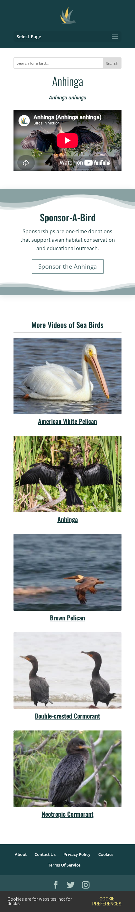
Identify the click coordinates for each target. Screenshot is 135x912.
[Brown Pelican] (68, 572)
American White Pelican (67, 421)
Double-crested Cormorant (67, 715)
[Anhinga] (68, 474)
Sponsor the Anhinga (67, 266)
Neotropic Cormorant (68, 814)
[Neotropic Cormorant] (68, 768)
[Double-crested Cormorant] (68, 670)
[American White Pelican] (68, 376)
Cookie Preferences (107, 901)
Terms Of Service (64, 865)
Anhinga (67, 519)
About (21, 854)
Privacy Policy (76, 854)
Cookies (105, 854)
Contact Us (45, 854)
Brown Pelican (67, 617)
